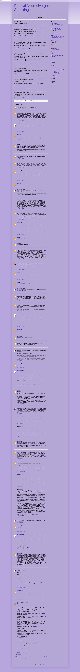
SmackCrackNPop (20, 155)
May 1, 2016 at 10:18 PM (21, 471)
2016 (53, 65)
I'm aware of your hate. (56, 73)
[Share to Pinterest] (32, 100)
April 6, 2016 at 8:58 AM (20, 285)
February (54, 75)
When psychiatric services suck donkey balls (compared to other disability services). (58, 37)
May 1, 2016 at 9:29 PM (20, 403)
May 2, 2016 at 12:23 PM (21, 587)
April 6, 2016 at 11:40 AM (21, 300)
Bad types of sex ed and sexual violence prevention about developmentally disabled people (58, 25)
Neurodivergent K (20, 123)
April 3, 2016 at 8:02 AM (20, 180)
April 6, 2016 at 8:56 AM (20, 279)
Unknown (18, 170)
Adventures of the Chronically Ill (22, 602)
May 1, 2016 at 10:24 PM (21, 486)
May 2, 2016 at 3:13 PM (20, 599)
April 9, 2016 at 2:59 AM (20, 333)
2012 (53, 81)
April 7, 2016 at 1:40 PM (20, 326)
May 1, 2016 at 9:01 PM (20, 360)
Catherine (18, 336)
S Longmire (19, 249)
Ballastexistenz (55, 35)
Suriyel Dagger (19, 590)
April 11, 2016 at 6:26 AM (21, 345)
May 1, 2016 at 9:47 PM (20, 438)
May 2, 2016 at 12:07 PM (21, 550)
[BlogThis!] (29, 100)
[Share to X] (30, 100)
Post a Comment (18, 654)
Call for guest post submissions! (56, 29)
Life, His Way (54, 48)
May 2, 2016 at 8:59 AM (20, 522)
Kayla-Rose (19, 106)
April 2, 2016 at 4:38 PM (20, 131)
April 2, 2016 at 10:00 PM (21, 158)
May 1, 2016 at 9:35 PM (20, 413)
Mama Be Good (54, 44)
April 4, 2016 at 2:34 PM (20, 234)
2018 (53, 62)
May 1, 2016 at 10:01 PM (21, 458)
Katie (18, 272)
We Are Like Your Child (56, 28)
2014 (53, 78)
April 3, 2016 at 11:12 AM (21, 186)
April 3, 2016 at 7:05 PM (20, 219)
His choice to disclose (55, 49)
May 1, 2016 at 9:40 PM (20, 423)
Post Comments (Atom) (22, 658)
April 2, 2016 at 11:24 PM (21, 167)
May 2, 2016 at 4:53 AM (20, 515)
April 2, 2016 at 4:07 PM (20, 120)
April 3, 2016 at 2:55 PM (20, 208)
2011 (53, 82)
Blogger (44, 664)
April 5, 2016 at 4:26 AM (20, 240)
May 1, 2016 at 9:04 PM (20, 367)
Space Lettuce (54, 41)
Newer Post (16, 656)
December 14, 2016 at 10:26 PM (22, 652)
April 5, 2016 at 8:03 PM (20, 269)
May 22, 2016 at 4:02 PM (21, 645)
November (55, 66)
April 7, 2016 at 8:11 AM (20, 310)
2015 (53, 77)
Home (31, 656)
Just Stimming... (55, 40)
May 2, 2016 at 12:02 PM (21, 531)
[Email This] (28, 100)
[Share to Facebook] (31, 100)
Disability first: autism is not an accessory (58, 52)
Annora (18, 134)
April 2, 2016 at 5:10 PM (20, 141)
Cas (17, 144)
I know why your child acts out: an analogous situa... (58, 72)
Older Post (45, 656)
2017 (53, 64)
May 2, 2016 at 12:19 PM (21, 565)
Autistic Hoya (54, 23)
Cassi (18, 237)
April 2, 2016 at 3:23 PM (20, 108)
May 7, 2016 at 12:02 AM (21, 637)
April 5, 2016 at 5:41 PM (20, 258)
